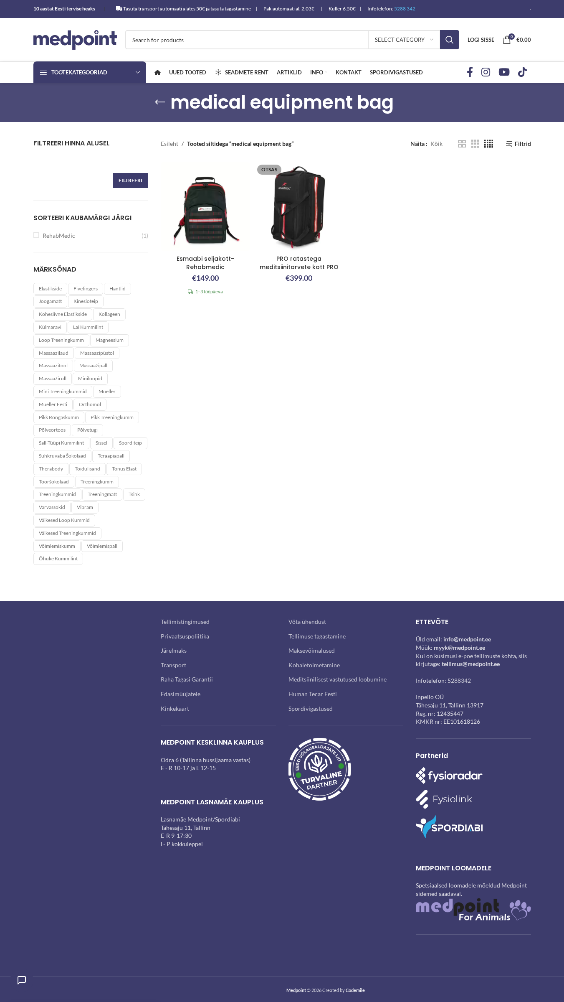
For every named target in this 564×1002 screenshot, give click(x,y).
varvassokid (52, 507)
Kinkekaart (175, 708)
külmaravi (50, 327)
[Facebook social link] (470, 72)
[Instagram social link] (485, 72)
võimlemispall (102, 546)
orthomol (90, 404)
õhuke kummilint (58, 558)
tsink (134, 494)
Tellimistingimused (185, 621)
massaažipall (93, 365)
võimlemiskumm (57, 546)
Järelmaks (174, 650)
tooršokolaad (54, 481)
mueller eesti (53, 404)
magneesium (110, 340)
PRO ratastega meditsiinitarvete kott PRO (299, 262)
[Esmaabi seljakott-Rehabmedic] (205, 206)
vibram (85, 507)
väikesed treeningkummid (67, 533)
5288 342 (404, 8)
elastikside (50, 288)
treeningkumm (97, 481)
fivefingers (85, 288)
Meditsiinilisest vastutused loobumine (337, 679)
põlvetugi (87, 430)
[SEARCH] (449, 39)
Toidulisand (87, 468)
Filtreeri (130, 180)
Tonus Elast (124, 468)
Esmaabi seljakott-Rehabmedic (205, 262)
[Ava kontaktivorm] (21, 980)
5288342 (459, 680)
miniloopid (90, 378)
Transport (173, 665)
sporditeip (130, 443)
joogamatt (50, 301)
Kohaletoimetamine (314, 665)
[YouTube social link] (504, 72)
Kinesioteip (85, 301)
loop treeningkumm (61, 340)
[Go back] (159, 102)
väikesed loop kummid (64, 520)
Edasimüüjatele (180, 693)
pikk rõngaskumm (59, 417)
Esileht (169, 143)
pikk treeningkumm (112, 417)
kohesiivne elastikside (63, 314)
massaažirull (52, 378)
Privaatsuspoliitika (185, 636)
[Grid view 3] (475, 144)
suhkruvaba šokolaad (62, 456)
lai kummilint (88, 327)
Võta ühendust (307, 621)
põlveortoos (52, 430)
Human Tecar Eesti (312, 693)
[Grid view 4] (488, 144)
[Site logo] (75, 39)
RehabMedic (59, 235)
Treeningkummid (57, 494)
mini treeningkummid (63, 391)
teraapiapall (111, 456)
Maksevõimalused (311, 650)
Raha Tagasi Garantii (187, 679)
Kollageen (109, 314)
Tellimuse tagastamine (317, 636)
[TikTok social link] (522, 72)
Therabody (51, 468)
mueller (107, 391)
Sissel (101, 443)
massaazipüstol (97, 353)
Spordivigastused (310, 708)
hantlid (117, 288)
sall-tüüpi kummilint (61, 443)
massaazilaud (53, 353)
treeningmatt (102, 494)
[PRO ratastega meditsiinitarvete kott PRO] (299, 206)
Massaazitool (53, 365)
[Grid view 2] (462, 144)
